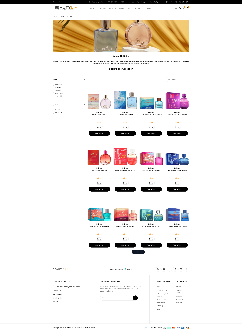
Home (55, 16)
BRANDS (149, 8)
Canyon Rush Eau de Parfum (151, 169)
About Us (160, 286)
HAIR (129, 8)
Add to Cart (99, 133)
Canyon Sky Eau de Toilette (177, 225)
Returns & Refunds (179, 301)
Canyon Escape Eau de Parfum (125, 225)
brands (62, 16)
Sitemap (160, 306)
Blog (158, 309)
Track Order (57, 298)
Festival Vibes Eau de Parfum (125, 169)
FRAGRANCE (101, 8)
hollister (69, 16)
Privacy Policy (181, 286)
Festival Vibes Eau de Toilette (151, 225)
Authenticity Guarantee (161, 301)
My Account (57, 294)
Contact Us (56, 2)
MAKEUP (122, 8)
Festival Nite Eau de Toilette (177, 169)
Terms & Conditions (180, 291)
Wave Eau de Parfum (99, 113)
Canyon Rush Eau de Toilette (99, 225)
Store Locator (162, 290)
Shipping (179, 296)
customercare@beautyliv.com (68, 287)
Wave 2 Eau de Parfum (99, 169)
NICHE (92, 8)
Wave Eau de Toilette (125, 113)
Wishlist (56, 302)
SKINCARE (112, 8)
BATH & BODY (139, 8)
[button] (69, 79)
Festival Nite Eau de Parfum (177, 113)
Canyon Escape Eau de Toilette (151, 113)
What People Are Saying (163, 295)
